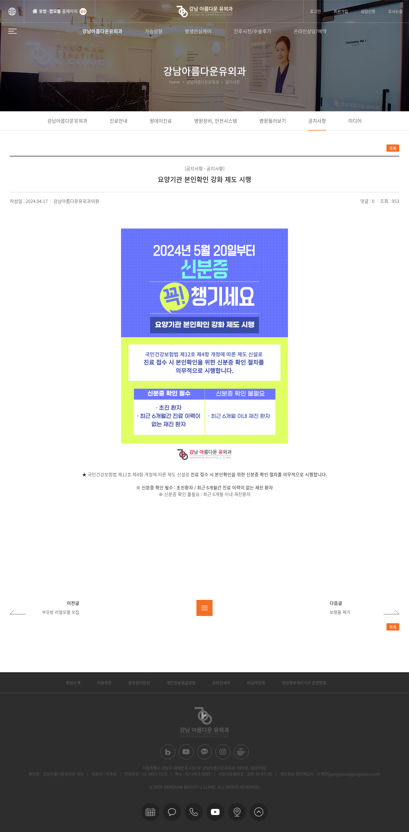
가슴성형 (153, 31)
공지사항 (317, 120)
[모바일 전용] (194, 812)
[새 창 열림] (167, 751)
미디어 (355, 120)
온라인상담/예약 (310, 31)
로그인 (315, 11)
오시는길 (395, 11)
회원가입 (341, 11)
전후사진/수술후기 (252, 31)
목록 (392, 148)
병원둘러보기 (272, 120)
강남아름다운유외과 (102, 31)
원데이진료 (161, 120)
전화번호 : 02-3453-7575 (145, 774)
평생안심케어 (198, 31)
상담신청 (368, 11)
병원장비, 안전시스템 (215, 120)
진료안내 (118, 120)
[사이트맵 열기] (12, 31)
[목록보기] (204, 608)
